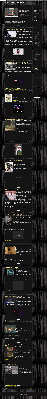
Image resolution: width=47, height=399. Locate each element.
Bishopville (7, 320)
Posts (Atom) (19, 390)
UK (24, 89)
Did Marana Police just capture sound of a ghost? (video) (14, 92)
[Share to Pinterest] (19, 88)
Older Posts (30, 388)
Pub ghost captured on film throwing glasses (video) (13, 160)
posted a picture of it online (26, 346)
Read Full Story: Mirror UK (7, 56)
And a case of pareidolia (24, 357)
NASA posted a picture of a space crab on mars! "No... (37, 54)
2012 (35, 65)
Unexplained (16, 386)
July (35, 57)
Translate (36, 98)
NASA (11, 386)
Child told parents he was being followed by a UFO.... (37, 34)
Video (25, 89)
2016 (35, 26)
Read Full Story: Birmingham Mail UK (8, 23)
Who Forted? (35, 85)
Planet (12, 386)
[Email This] (17, 88)
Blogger (26, 394)
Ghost (12, 89)
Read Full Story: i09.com (7, 359)
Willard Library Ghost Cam (36, 86)
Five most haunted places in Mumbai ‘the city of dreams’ (39, 13)
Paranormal (18, 89)
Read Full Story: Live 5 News (7, 318)
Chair (6, 89)
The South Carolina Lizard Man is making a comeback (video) (15, 296)
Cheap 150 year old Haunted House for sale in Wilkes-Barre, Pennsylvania (39, 10)
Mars (10, 386)
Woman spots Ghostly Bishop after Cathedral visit (13, 246)
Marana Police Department (15, 100)
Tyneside (23, 89)
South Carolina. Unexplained (13, 320)
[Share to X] (18, 88)
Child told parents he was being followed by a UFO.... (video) (15, 29)
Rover (14, 386)
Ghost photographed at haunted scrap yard (37, 32)
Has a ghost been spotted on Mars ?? (11, 364)
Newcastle (16, 89)
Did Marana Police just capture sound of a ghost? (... (37, 38)
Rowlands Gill (20, 89)
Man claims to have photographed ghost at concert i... (37, 52)
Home (18, 388)
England (8, 89)
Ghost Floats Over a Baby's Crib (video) (11, 267)
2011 (35, 66)
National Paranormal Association (14, 2)
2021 (35, 22)
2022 (35, 21)
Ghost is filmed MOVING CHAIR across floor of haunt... (37, 36)
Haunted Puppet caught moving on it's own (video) (13, 214)
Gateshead (10, 89)
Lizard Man (10, 320)
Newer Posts (6, 388)
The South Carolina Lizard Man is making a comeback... (37, 50)
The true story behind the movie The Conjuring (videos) (39, 17)
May (35, 59)
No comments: (14, 88)
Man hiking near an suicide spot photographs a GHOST (14, 119)
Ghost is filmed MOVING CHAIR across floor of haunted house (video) (16, 62)
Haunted (14, 89)
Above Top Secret (35, 72)
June (35, 58)
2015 (35, 27)
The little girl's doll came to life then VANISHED (12, 189)
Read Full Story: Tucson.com (7, 113)
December (36, 28)
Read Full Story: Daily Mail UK (8, 240)
